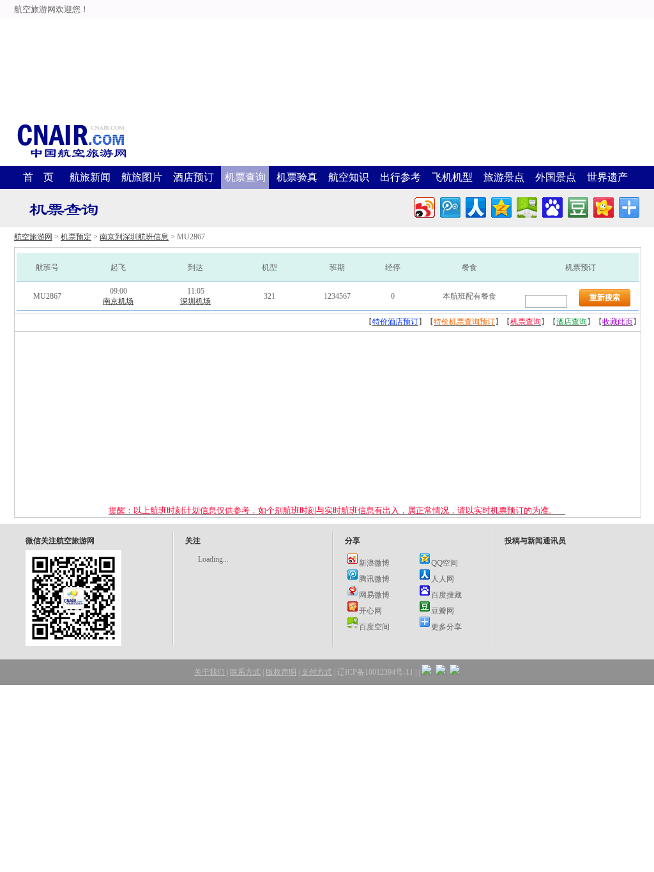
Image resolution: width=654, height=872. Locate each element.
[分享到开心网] (602, 206)
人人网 (442, 578)
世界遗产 (607, 177)
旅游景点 (503, 177)
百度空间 (374, 626)
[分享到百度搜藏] (551, 206)
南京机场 (118, 301)
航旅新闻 (90, 177)
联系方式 (245, 672)
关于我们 (209, 672)
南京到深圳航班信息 (134, 236)
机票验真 (297, 177)
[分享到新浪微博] (424, 206)
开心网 (370, 610)
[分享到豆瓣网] (577, 206)
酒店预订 (193, 177)
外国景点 (555, 177)
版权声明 (281, 672)
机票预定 (76, 236)
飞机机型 (452, 177)
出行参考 (400, 177)
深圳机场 (195, 301)
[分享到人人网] (475, 206)
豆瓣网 (442, 610)
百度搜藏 (446, 594)
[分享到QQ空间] (500, 206)
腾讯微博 (374, 578)
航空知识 (348, 177)
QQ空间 (444, 562)
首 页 (38, 177)
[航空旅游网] (71, 157)
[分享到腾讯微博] (449, 206)
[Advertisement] (327, 28)
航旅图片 (141, 177)
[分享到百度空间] (526, 206)
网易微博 (374, 594)
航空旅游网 (33, 236)
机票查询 (245, 177)
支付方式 (316, 672)
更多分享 (446, 626)
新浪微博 (374, 562)
